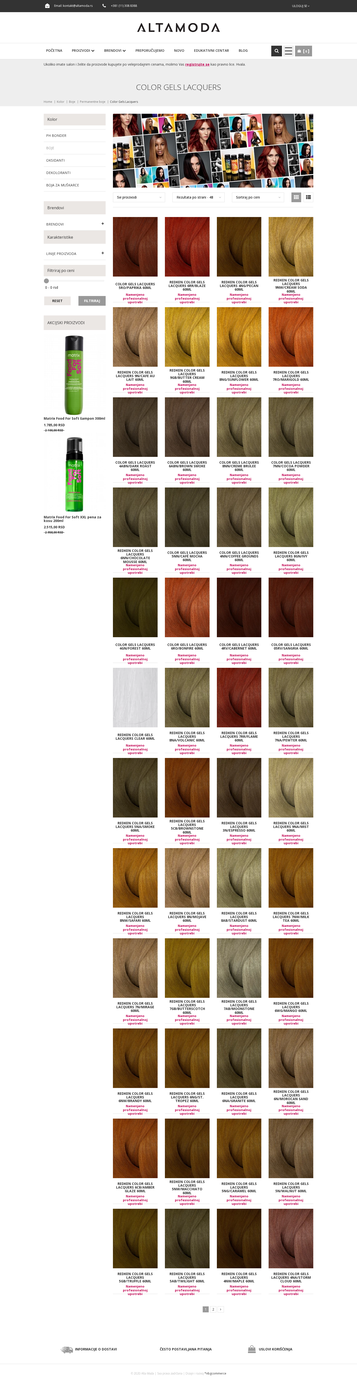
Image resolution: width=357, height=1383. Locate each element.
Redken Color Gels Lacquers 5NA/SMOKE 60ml (135, 826)
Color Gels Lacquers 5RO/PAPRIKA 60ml (135, 285)
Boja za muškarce (62, 185)
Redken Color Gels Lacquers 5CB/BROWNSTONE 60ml (187, 826)
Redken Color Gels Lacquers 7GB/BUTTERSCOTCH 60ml (187, 1007)
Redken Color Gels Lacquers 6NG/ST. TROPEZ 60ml (187, 1097)
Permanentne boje (92, 102)
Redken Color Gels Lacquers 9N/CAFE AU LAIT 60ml (135, 375)
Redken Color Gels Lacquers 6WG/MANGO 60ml (291, 1006)
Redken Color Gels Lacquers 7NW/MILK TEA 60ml (291, 916)
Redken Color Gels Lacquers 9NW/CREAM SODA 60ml (291, 285)
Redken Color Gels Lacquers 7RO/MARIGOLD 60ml (291, 375)
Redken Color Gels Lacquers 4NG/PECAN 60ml (239, 285)
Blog (243, 50)
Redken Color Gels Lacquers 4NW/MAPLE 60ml (239, 1277)
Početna (54, 50)
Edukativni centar (211, 50)
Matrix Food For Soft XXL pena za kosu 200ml (72, 519)
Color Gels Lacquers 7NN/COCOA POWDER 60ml (291, 465)
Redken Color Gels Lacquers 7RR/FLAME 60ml (239, 736)
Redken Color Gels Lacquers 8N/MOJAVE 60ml (187, 916)
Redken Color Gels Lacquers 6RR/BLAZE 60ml (187, 285)
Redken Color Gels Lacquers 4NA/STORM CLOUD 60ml (291, 1277)
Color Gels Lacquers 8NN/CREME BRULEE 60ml (239, 465)
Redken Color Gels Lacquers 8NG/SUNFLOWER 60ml (239, 375)
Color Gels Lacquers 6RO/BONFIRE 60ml (187, 646)
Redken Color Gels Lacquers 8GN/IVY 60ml (291, 556)
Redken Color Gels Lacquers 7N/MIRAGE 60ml (135, 1006)
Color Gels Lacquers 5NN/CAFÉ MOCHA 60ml (187, 556)
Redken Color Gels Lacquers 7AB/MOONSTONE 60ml (239, 1007)
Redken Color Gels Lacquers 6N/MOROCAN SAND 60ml (291, 1097)
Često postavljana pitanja (186, 1349)
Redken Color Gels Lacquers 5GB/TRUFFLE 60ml (135, 1277)
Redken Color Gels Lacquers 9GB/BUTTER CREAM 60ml (187, 375)
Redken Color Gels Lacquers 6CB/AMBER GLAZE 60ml (135, 1187)
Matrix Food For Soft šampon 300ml (74, 418)
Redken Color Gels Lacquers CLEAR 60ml (135, 736)
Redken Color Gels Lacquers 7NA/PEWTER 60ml (291, 736)
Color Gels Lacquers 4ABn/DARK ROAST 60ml (135, 465)
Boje (72, 102)
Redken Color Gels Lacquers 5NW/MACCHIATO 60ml (187, 1187)
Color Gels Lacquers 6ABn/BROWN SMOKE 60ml (187, 465)
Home (48, 102)
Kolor (60, 102)
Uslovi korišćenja (275, 1349)
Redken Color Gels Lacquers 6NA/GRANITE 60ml (239, 1097)
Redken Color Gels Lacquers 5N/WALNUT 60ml (291, 1187)
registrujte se (197, 64)
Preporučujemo (150, 50)
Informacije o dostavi (96, 1349)
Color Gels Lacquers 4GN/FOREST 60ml (135, 646)
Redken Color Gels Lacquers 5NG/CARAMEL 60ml (239, 1187)
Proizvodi (81, 50)
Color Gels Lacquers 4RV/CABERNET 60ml (239, 646)
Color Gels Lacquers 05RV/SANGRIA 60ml (291, 646)
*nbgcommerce (215, 1373)
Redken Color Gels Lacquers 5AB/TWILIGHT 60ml (187, 1277)
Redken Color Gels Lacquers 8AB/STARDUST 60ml (239, 916)
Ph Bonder (56, 135)
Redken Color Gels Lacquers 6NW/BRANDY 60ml (135, 1097)
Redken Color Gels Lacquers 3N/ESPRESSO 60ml (239, 826)
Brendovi (113, 50)
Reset (57, 300)
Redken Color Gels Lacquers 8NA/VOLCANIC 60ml (187, 736)
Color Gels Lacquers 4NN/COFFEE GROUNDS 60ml (239, 556)
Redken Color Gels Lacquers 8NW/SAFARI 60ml (135, 916)
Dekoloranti (58, 172)
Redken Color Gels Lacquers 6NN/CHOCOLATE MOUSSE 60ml (135, 556)
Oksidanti (55, 160)
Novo (179, 50)
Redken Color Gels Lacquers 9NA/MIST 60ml (291, 826)
